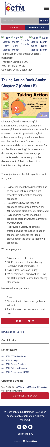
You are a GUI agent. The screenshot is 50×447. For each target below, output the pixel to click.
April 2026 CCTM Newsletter (13, 356)
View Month (15, 47)
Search (44, 21)
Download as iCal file (12, 331)
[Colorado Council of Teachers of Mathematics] (13, 14)
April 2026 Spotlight (10, 360)
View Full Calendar (25, 395)
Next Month (43, 47)
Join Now (13, 28)
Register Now (25, 321)
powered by (18, 441)
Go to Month (34, 47)
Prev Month (6, 47)
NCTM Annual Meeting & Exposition (32, 387)
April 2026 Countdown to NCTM (15, 372)
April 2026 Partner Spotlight (13, 364)
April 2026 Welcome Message (14, 368)
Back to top (24, 433)
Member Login (36, 28)
